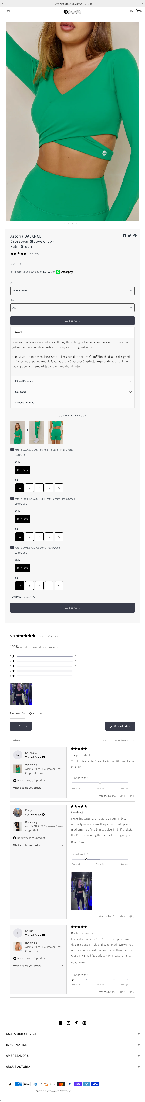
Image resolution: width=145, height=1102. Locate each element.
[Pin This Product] (135, 236)
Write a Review (124, 727)
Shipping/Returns (24, 402)
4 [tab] (76, 224)
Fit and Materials (24, 381)
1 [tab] (65, 224)
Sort (104, 740)
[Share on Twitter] (130, 236)
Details (19, 332)
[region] (21, 694)
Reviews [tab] (17, 715)
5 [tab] (80, 224)
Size (12, 300)
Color (13, 283)
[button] (24, 253)
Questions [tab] (35, 715)
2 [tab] (69, 224)
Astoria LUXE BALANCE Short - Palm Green (37, 547)
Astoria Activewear (61, 1091)
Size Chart (20, 392)
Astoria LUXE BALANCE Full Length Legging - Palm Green (45, 498)
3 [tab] (72, 224)
